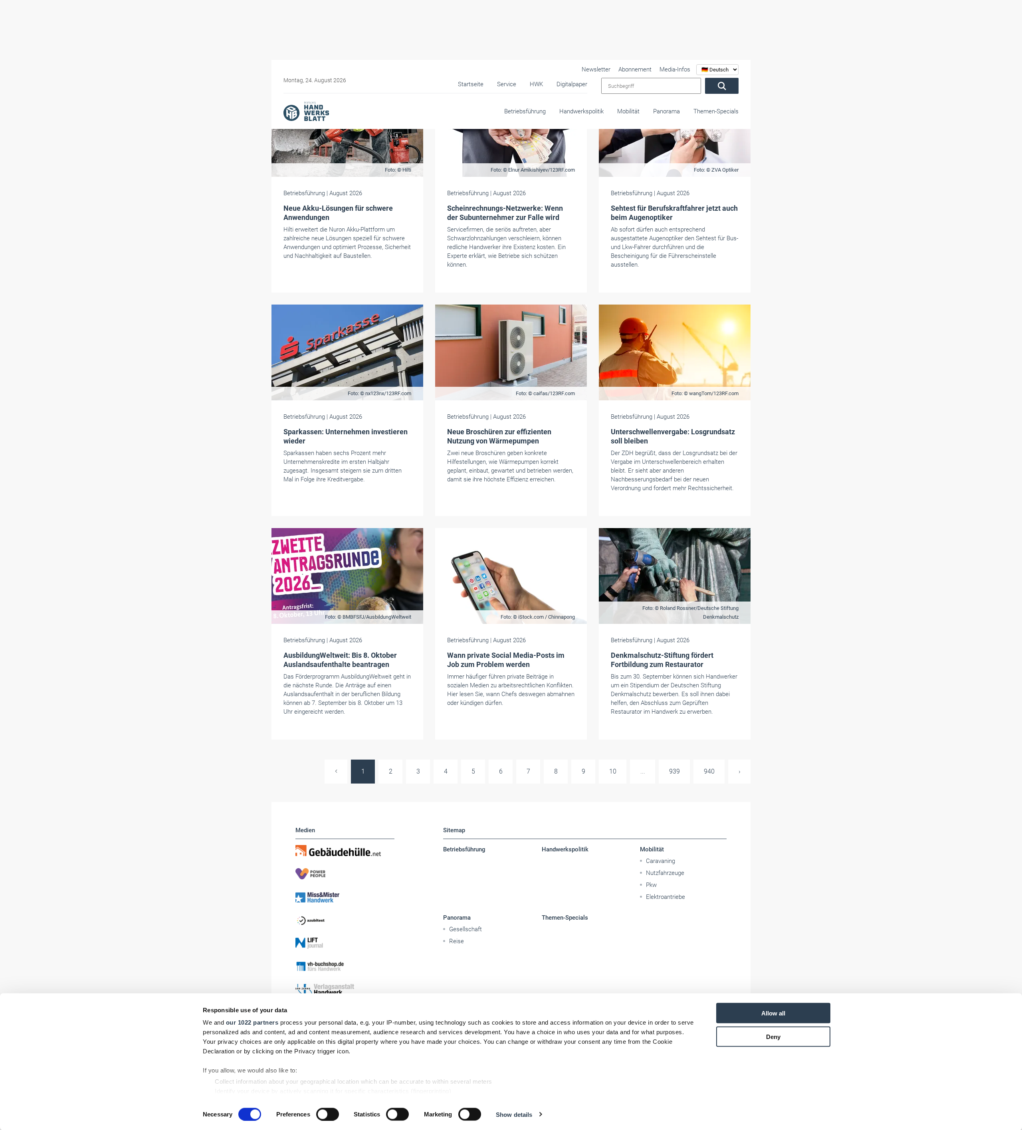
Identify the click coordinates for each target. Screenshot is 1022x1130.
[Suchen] (722, 86)
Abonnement (635, 69)
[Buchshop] (344, 966)
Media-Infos (675, 69)
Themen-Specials (716, 111)
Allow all (773, 1013)
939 (674, 771)
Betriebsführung (525, 111)
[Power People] (344, 873)
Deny (773, 1036)
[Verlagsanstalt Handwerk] (344, 989)
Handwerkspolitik (581, 111)
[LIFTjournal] (344, 943)
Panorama (666, 111)
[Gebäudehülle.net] (344, 850)
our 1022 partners (252, 1022)
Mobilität (628, 111)
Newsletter (596, 69)
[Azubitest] (344, 920)
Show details (514, 1114)
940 (709, 771)
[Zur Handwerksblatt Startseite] (306, 111)
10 (612, 771)
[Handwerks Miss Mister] (344, 896)
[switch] (327, 1114)
